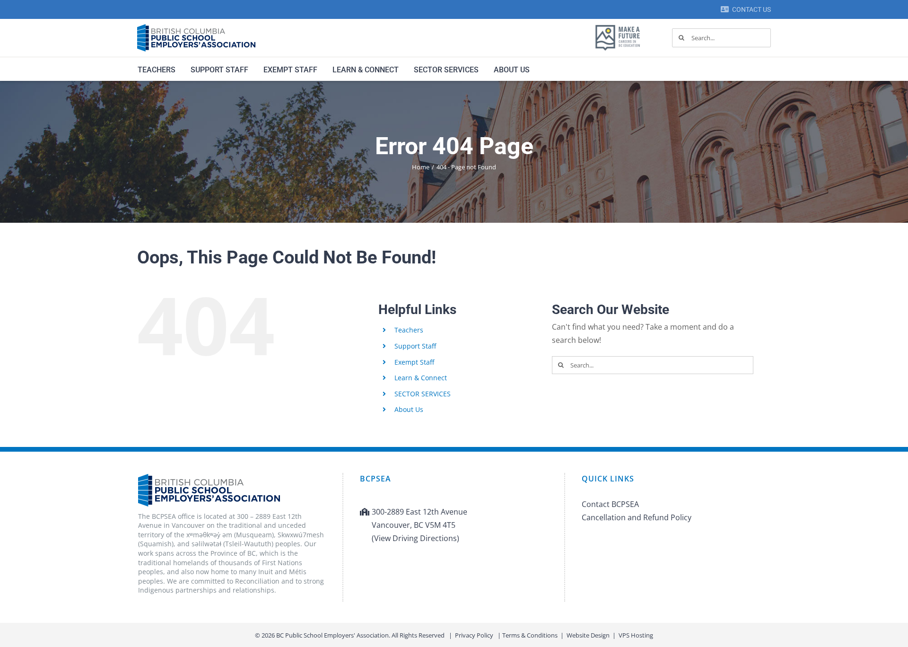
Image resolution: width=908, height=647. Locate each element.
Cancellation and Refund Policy (636, 517)
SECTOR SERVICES (422, 393)
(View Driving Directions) (415, 538)
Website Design (588, 635)
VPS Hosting (636, 635)
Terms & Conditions (530, 635)
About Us (408, 409)
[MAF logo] (617, 25)
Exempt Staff (414, 362)
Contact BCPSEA (610, 504)
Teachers (408, 329)
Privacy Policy (474, 635)
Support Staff (415, 345)
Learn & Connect (420, 377)
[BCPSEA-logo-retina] (196, 27)
